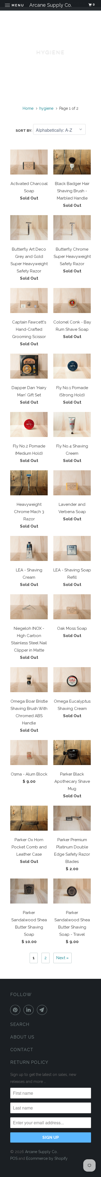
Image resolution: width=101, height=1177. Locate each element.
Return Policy (29, 1062)
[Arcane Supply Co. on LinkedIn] (29, 1010)
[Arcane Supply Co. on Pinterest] (16, 1010)
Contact (21, 1049)
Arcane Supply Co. (41, 1152)
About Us (22, 1037)
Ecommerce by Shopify (47, 1158)
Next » (62, 957)
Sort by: (24, 131)
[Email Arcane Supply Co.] (43, 1010)
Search (19, 1024)
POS (14, 1158)
